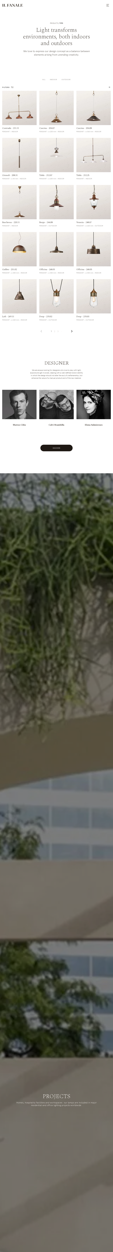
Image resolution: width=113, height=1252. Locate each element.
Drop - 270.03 (82, 316)
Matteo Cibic (19, 425)
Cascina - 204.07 (47, 128)
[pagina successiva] (72, 331)
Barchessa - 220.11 (11, 222)
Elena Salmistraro (94, 425)
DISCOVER (19, 108)
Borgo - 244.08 (46, 222)
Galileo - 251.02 (9, 269)
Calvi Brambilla (56, 425)
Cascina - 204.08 (84, 128)
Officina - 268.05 (84, 269)
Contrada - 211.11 (10, 128)
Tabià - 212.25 (82, 175)
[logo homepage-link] (12, 5)
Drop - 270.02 (45, 316)
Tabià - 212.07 (45, 175)
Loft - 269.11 (8, 316)
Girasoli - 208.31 (10, 175)
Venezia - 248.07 (84, 222)
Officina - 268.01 (47, 269)
